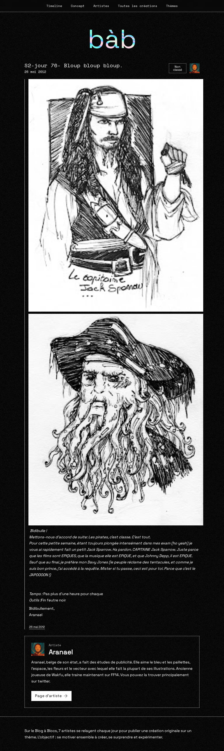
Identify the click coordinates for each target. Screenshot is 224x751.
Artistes (101, 5)
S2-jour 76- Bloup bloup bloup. (73, 65)
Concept (78, 5)
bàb (112, 39)
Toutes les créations (137, 5)
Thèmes (172, 5)
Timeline (54, 5)
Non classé (177, 68)
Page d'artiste (48, 695)
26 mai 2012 (37, 627)
